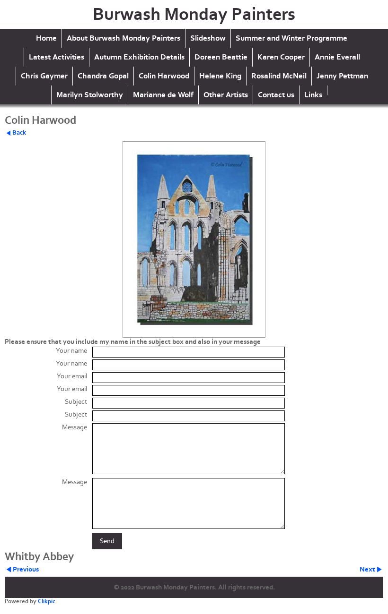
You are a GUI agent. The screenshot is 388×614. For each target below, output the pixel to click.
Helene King (220, 76)
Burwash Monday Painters (194, 14)
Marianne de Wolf (163, 95)
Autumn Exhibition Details (139, 57)
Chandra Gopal (103, 76)
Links (313, 95)
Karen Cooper (281, 57)
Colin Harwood (164, 76)
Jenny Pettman (342, 76)
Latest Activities (56, 57)
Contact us (276, 95)
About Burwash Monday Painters (123, 38)
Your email (72, 376)
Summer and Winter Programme (291, 38)
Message (74, 427)
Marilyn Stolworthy (89, 95)
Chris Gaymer (44, 76)
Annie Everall (337, 57)
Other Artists (225, 95)
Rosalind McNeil (279, 76)
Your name (71, 351)
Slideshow (208, 38)
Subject (76, 402)
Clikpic (46, 601)
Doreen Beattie (220, 57)
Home (46, 38)
